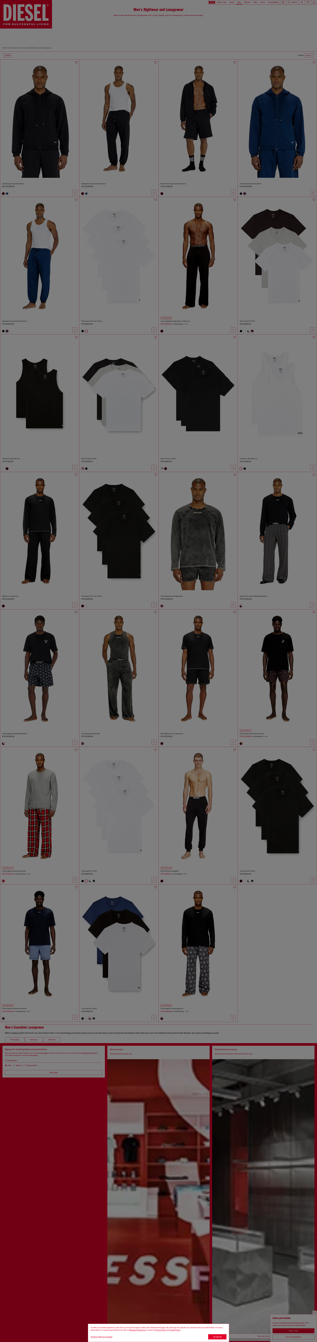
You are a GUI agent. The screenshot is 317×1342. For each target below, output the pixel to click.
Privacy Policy (160, 1330)
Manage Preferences (137, 1330)
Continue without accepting (101, 1337)
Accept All (217, 1337)
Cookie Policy (175, 1330)
